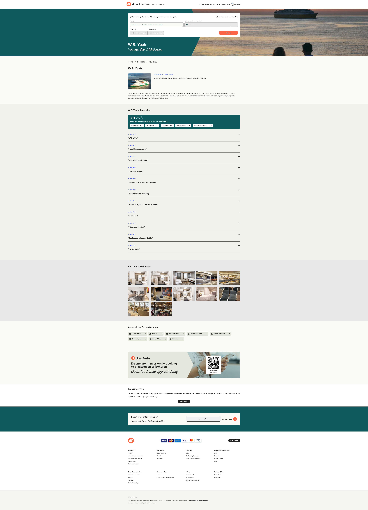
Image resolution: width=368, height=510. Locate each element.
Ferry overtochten (133, 464)
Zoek (228, 33)
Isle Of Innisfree (219, 333)
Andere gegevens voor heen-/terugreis (164, 17)
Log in (187, 453)
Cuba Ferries (218, 475)
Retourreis (135, 17)
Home (130, 62)
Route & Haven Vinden (135, 458)
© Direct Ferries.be (133, 497)
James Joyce (136, 339)
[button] (184, 136)
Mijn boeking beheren (192, 456)
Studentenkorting (133, 483)
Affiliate (159, 475)
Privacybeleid (189, 477)
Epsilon (154, 333)
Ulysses (175, 339)
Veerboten (217, 477)
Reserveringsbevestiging (193, 458)
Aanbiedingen (132, 461)
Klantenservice (218, 458)
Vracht (159, 456)
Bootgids (141, 62)
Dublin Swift (136, 333)
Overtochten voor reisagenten (165, 477)
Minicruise (160, 458)
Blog (215, 453)
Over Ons (131, 480)
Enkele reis (145, 17)
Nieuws (130, 477)
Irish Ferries (168, 78)
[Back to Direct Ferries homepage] (138, 4)
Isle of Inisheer (174, 333)
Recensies (168, 74)
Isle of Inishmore (196, 333)
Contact (216, 456)
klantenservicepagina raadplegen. (199, 500)
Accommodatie (161, 453)
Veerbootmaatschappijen (135, 456)
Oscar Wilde (156, 339)
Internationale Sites (134, 475)
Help (215, 461)
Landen (130, 453)
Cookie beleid (190, 475)
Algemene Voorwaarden (193, 480)
